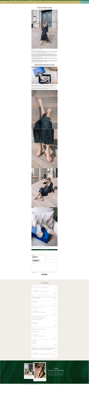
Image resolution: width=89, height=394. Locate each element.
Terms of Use (25, 393)
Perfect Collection (33, 95)
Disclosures (32, 393)
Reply (56, 297)
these (54, 53)
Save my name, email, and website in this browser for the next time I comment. (41, 281)
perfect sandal (46, 52)
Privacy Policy (28, 393)
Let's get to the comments (44, 258)
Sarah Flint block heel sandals (35, 52)
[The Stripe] (5, 2)
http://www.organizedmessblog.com (36, 340)
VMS (63, 393)
